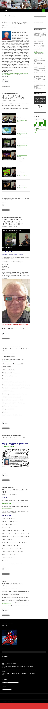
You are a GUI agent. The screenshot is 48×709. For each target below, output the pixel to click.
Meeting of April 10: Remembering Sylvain (13, 97)
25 (38, 128)
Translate (43, 17)
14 (43, 124)
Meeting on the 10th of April (15, 490)
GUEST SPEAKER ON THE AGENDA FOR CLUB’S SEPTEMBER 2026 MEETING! (17, 666)
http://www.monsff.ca (6, 503)
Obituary (4, 20)
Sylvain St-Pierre (6, 86)
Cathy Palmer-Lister (13, 27)
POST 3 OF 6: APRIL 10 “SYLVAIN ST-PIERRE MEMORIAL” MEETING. (12, 221)
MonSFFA (4, 10)
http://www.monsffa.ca (7, 360)
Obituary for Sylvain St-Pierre (15, 24)
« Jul (35, 132)
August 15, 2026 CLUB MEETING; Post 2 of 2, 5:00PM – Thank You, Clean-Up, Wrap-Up (19, 670)
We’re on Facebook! (38, 22)
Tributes (16, 93)
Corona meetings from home (8, 93)
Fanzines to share (5, 659)
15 (45, 124)
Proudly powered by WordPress (7, 701)
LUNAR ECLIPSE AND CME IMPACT (9, 663)
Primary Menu (46, 10)
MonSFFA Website (17, 217)
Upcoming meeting (10, 487)
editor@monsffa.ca (6, 603)
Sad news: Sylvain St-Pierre (13, 584)
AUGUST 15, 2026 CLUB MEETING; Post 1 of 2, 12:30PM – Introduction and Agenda (18, 673)
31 (36, 130)
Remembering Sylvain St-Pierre (15, 349)
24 (36, 128)
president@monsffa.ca (8, 446)
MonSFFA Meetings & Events (7, 623)
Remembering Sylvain (13, 437)
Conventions (4, 625)
